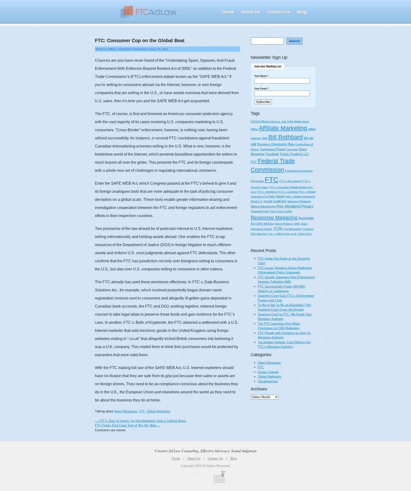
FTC (142, 411)
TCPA (278, 229)
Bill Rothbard (285, 137)
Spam (304, 223)
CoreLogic (292, 149)
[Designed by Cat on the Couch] (205, 477)
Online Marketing (158, 411)
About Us (250, 12)
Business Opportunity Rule (275, 144)
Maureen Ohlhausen (299, 201)
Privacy (307, 206)
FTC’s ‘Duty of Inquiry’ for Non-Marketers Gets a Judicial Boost (140, 421)
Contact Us (278, 12)
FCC (254, 162)
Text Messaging (293, 229)
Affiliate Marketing (283, 128)
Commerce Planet (272, 149)
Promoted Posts (260, 211)
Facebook (272, 154)
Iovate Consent (268, 372)
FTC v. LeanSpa (288, 191)
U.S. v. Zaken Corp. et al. (282, 233)
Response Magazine (274, 217)
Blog (302, 12)
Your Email (261, 88)
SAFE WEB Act (265, 223)
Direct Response (125, 411)
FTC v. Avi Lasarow (290, 181)
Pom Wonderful (289, 206)
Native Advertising (263, 206)
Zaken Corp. (305, 233)
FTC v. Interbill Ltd (267, 191)
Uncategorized (268, 381)
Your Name (261, 76)
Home (228, 12)
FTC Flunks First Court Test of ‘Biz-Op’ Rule (127, 425)
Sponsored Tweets (261, 229)
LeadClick (279, 201)
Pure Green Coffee (281, 211)
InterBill (268, 201)
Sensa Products (284, 223)
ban (264, 138)
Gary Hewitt (276, 196)
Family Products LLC (294, 154)
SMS (297, 223)
